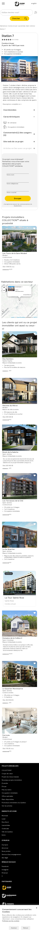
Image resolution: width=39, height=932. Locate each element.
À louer (4, 786)
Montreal (5, 816)
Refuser (25, 928)
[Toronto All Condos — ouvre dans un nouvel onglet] (19, 904)
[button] (36, 12)
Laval (3, 819)
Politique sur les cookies (10, 921)
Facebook (5, 866)
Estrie (4, 835)
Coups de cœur (7, 774)
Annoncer (5, 848)
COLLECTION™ (7, 770)
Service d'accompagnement (11, 854)
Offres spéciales (7, 796)
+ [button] (4, 287)
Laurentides (6, 825)
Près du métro (6, 790)
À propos (5, 845)
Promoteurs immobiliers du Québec (14, 803)
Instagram (5, 870)
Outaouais (5, 828)
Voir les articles (7, 806)
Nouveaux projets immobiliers (12, 780)
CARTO (35, 317)
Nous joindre (6, 851)
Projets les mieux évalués (10, 777)
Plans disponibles (8, 799)
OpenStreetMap (21, 317)
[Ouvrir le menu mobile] (3, 3)
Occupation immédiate (10, 793)
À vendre (5, 783)
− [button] (4, 290)
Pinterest (5, 873)
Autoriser (14, 928)
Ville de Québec (7, 832)
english (34, 3)
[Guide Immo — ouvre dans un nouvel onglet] (19, 887)
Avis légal (5, 858)
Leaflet (13, 317)
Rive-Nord (5, 822)
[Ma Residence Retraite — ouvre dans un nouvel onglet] (19, 896)
